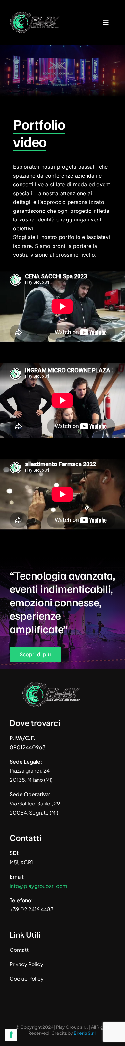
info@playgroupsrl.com (38, 885)
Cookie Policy (27, 978)
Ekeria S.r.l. (85, 1033)
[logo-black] (35, 12)
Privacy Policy (26, 964)
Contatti (20, 949)
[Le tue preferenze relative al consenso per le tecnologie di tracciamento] (11, 1035)
